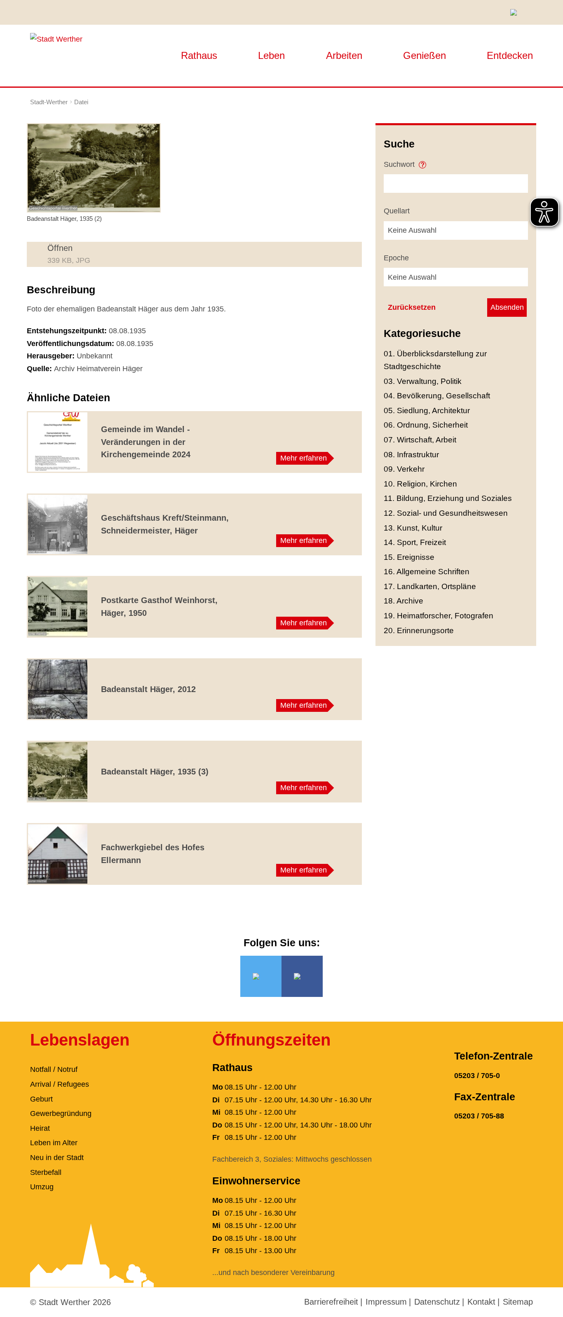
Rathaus (199, 55)
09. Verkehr (404, 469)
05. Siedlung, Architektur (427, 410)
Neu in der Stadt (57, 1157)
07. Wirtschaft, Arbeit (420, 439)
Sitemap (518, 1301)
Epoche (396, 258)
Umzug (42, 1187)
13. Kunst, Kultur (413, 528)
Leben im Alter (53, 1143)
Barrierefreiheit (331, 1301)
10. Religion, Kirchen (420, 484)
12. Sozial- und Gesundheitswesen (446, 513)
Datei (81, 101)
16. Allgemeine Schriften (426, 571)
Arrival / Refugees (59, 1084)
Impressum (386, 1301)
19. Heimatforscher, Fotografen (438, 615)
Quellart (397, 211)
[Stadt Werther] (56, 39)
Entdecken (510, 55)
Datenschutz (437, 1301)
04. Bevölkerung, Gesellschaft (437, 395)
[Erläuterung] (422, 162)
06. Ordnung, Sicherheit (426, 425)
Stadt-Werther (49, 101)
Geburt (41, 1099)
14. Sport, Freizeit (415, 542)
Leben (271, 55)
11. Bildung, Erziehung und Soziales (448, 498)
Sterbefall (45, 1172)
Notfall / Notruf (53, 1069)
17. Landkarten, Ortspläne (430, 586)
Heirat (40, 1128)
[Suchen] (516, 12)
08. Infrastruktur (411, 454)
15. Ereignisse (409, 557)
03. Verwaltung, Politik (423, 381)
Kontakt (481, 1301)
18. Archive (403, 601)
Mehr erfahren (303, 458)
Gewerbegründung (60, 1113)
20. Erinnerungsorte (419, 630)
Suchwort (400, 164)
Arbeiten (344, 55)
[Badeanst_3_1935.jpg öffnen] (94, 167)
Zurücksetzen (412, 307)
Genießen (424, 55)
